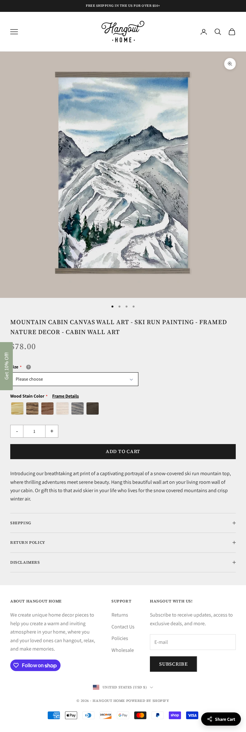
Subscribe (173, 663)
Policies (119, 638)
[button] (6, 366)
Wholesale (122, 650)
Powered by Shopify (147, 700)
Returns (119, 614)
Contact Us (123, 626)
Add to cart (123, 451)
